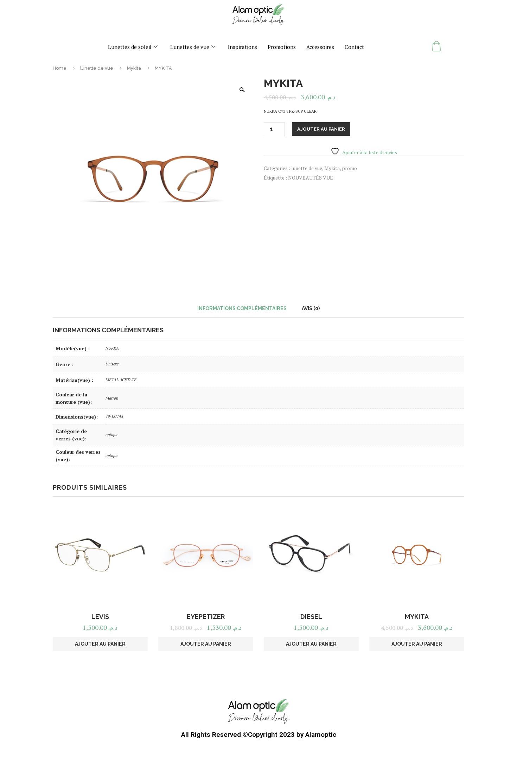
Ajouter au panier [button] (100, 644)
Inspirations (242, 46)
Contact (354, 46)
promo (349, 168)
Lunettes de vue (189, 46)
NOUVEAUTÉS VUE (310, 177)
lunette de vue (96, 68)
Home (59, 68)
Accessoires (320, 46)
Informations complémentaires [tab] (242, 308)
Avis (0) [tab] (311, 308)
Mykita (134, 68)
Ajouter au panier (321, 129)
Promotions (282, 46)
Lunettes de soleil (130, 46)
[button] (242, 89)
